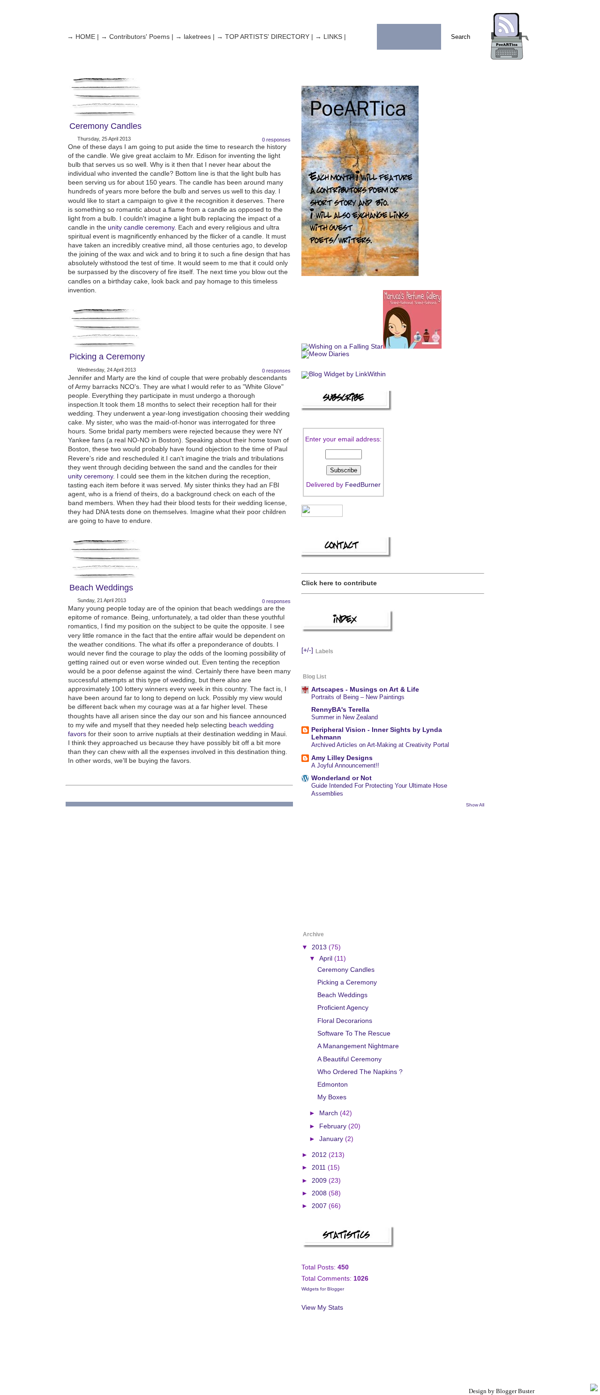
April (326, 958)
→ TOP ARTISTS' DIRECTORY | (265, 36)
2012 (320, 1154)
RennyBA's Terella (340, 709)
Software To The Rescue (353, 1033)
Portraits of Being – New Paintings (358, 697)
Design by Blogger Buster (501, 1391)
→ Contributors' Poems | (137, 36)
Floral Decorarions (344, 1020)
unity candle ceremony (141, 227)
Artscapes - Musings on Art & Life (365, 689)
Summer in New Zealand (344, 717)
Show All (475, 804)
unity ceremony (90, 476)
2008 (320, 1193)
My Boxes (331, 1097)
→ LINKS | (330, 36)
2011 (320, 1167)
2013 (320, 947)
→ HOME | (83, 36)
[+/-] (307, 650)
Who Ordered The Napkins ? (360, 1071)
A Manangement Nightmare (358, 1046)
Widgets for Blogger (322, 1288)
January (332, 1138)
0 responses (276, 139)
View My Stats (322, 1307)
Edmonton (332, 1084)
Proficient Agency (342, 1007)
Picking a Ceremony (107, 356)
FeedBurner (363, 484)
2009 (320, 1180)
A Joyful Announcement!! (345, 765)
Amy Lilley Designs (342, 757)
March (329, 1113)
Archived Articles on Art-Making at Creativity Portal (380, 744)
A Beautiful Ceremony (349, 1059)
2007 (320, 1205)
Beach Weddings (101, 587)
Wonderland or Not (341, 778)
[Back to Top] (594, 1388)
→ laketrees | (195, 36)
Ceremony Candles (105, 126)
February (333, 1126)
